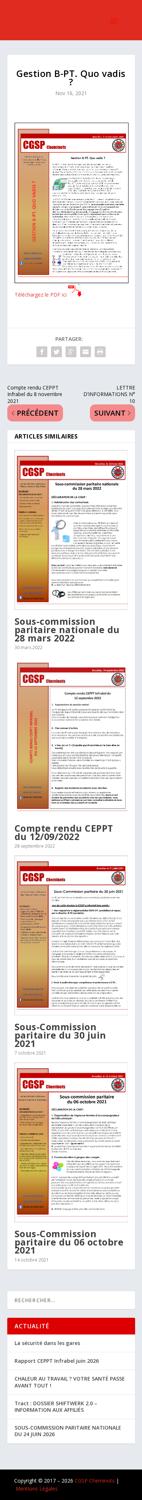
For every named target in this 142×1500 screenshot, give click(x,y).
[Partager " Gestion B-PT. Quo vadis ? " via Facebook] (42, 352)
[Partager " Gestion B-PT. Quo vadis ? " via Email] (85, 352)
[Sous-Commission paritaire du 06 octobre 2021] (71, 1142)
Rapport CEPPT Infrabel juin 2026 (57, 1360)
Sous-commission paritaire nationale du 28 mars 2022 (67, 629)
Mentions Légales (37, 1488)
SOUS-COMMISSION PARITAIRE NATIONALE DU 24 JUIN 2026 (68, 1431)
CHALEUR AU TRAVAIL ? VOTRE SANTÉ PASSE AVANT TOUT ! (70, 1382)
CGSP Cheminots (95, 1480)
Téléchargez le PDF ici (41, 294)
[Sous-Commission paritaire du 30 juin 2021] (71, 935)
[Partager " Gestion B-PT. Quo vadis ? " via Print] (100, 352)
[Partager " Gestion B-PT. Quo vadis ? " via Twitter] (56, 352)
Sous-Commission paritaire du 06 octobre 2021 (69, 1241)
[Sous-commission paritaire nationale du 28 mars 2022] (71, 530)
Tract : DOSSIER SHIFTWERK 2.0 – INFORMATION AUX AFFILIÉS (56, 1406)
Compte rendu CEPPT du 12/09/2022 (64, 832)
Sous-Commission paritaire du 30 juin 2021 (60, 1034)
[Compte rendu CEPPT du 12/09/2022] (71, 737)
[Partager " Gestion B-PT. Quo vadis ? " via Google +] (71, 352)
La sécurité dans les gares (47, 1343)
